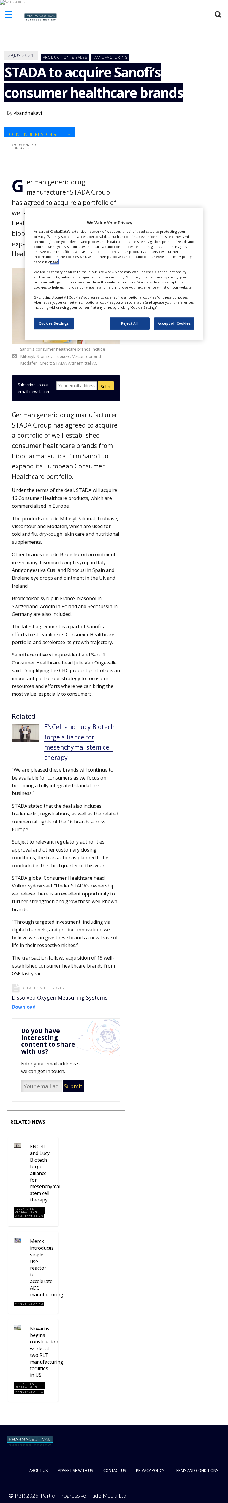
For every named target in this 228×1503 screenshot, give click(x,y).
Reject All (129, 323)
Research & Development (27, 1210)
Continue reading (32, 134)
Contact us (114, 1470)
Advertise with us (75, 1470)
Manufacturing (110, 57)
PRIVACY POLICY (150, 1470)
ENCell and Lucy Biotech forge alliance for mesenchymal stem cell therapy (45, 1173)
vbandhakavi (28, 113)
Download (24, 1007)
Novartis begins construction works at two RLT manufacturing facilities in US (46, 1351)
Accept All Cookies (174, 323)
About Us (38, 1470)
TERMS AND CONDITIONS (196, 1470)
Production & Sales (65, 57)
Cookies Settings (54, 323)
